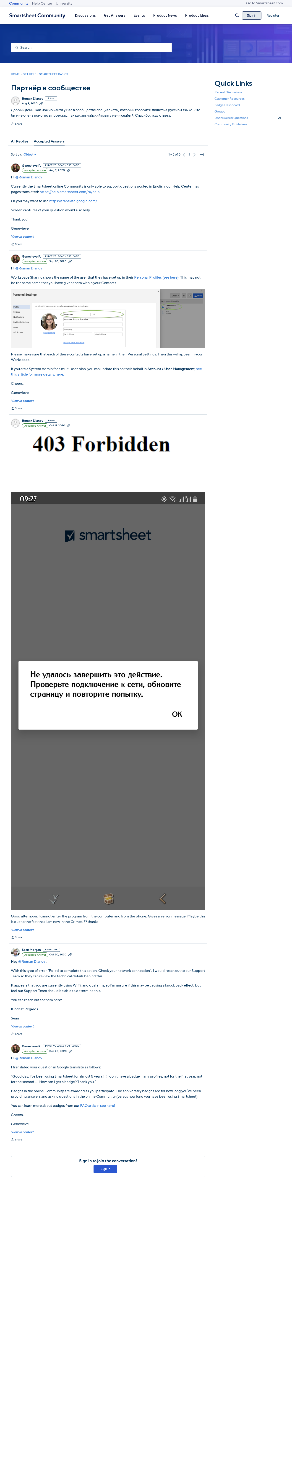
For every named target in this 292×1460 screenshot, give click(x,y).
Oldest (28, 154)
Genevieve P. (31, 166)
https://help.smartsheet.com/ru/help (70, 191)
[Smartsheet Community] (37, 16)
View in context (22, 236)
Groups (219, 111)
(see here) (170, 277)
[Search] (237, 15)
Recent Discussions (228, 92)
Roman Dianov (32, 99)
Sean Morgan (31, 950)
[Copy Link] (41, 103)
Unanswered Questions (247, 118)
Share (16, 124)
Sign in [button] (105, 1169)
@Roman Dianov (28, 177)
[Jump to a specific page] (201, 154)
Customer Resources (229, 99)
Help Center (42, 3)
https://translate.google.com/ (73, 201)
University (64, 3)
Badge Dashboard (227, 105)
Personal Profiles (148, 277)
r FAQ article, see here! (96, 1105)
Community (19, 3)
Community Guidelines (230, 124)
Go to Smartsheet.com (264, 3)
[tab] (19, 141)
